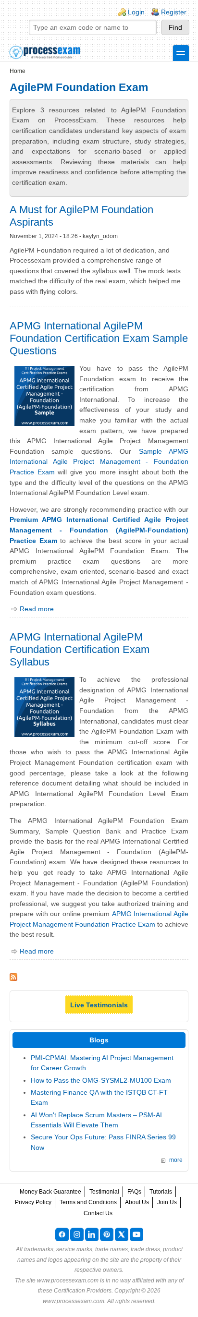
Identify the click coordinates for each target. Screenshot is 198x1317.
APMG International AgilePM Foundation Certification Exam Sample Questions (99, 338)
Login (136, 12)
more (176, 1160)
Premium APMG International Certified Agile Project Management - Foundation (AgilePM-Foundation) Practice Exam (99, 530)
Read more (37, 609)
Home (17, 71)
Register (173, 12)
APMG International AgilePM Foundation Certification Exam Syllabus (79, 649)
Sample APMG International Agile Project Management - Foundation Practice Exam (99, 461)
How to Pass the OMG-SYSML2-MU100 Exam (101, 1080)
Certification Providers (82, 1290)
